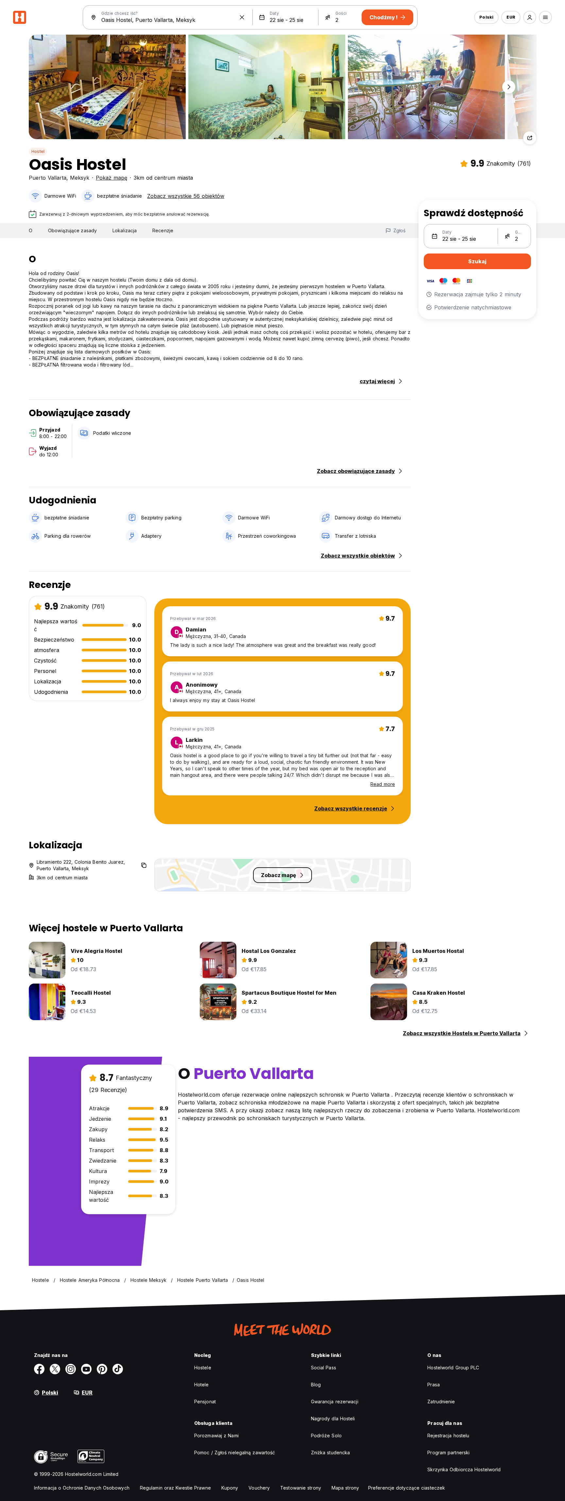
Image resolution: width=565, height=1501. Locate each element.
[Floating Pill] (508, 86)
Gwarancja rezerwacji (334, 1401)
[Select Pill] (529, 17)
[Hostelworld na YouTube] (86, 1369)
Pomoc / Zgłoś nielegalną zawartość (234, 1452)
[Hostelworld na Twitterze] (55, 1369)
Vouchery (259, 1488)
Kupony (229, 1488)
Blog (316, 1384)
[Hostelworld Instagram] (70, 1369)
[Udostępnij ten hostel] (529, 137)
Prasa (433, 1384)
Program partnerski (448, 1452)
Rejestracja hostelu (448, 1435)
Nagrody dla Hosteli (333, 1418)
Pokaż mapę (111, 177)
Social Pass (323, 1367)
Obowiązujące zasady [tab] (72, 230)
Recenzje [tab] (162, 230)
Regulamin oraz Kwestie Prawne (175, 1488)
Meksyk (79, 177)
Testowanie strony (300, 1488)
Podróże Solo (326, 1435)
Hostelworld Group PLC (453, 1367)
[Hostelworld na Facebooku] (39, 1369)
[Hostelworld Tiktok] (117, 1369)
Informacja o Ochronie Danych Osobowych (81, 1488)
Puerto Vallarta (47, 177)
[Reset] (242, 17)
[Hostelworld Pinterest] (102, 1369)
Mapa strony (345, 1488)
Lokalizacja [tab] (124, 230)
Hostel (37, 151)
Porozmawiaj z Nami (216, 1435)
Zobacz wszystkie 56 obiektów (185, 196)
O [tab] (30, 230)
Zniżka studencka (330, 1452)
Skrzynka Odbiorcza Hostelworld (464, 1469)
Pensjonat (205, 1401)
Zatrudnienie (441, 1401)
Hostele (202, 1367)
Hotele (201, 1384)
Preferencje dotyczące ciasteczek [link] (406, 1488)
